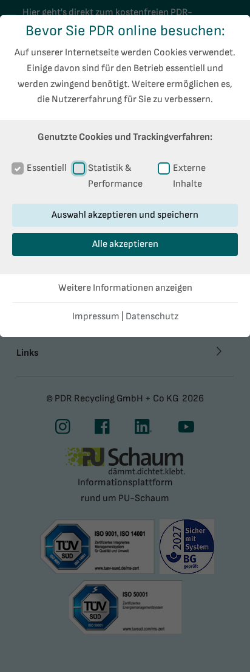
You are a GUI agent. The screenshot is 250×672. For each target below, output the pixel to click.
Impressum (96, 316)
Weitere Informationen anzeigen (125, 288)
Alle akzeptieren (125, 244)
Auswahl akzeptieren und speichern (125, 215)
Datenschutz (152, 316)
